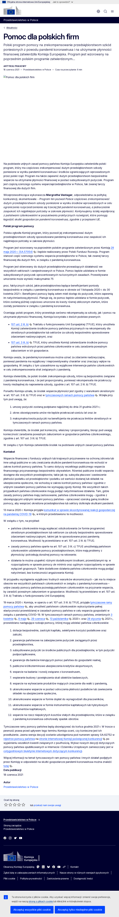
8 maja (22, 618)
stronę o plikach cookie (41, 901)
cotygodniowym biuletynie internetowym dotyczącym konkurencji (42, 751)
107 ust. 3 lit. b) (20, 342)
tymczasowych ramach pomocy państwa (69, 395)
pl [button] (98, 11)
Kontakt (74, 866)
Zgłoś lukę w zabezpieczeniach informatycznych (29, 872)
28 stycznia (94, 618)
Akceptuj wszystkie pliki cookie (32, 909)
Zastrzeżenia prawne (58, 878)
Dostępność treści (83, 878)
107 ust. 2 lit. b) (20, 324)
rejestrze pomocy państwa (19, 738)
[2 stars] (8, 805)
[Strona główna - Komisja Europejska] (12, 10)
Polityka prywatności (31, 878)
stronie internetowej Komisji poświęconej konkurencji (70, 738)
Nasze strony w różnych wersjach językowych (84, 872)
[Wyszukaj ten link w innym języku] (34, 252)
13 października (59, 618)
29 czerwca (38, 618)
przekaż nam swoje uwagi (47, 805)
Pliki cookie (9, 878)
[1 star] (6, 805)
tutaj (6, 765)
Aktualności (11, 27)
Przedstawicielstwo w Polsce (20, 786)
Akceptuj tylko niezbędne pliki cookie (80, 909)
